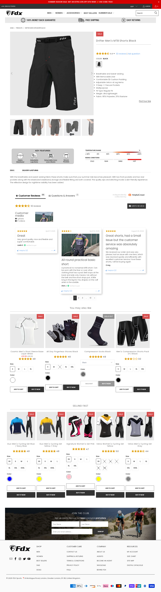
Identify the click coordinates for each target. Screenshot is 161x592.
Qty (97, 128)
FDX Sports (17, 578)
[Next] (92, 73)
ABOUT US (101, 552)
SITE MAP (130, 561)
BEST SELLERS (41, 561)
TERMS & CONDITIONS (75, 561)
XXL (129, 111)
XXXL (136, 111)
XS (99, 111)
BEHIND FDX (101, 570)
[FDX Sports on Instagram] (20, 559)
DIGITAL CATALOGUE (135, 565)
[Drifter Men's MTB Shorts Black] (99, 64)
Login (147, 6)
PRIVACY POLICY (73, 565)
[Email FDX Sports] (11, 559)
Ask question (134, 53)
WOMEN (39, 556)
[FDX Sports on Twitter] (24, 559)
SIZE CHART (131, 556)
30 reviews (121, 53)
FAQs (69, 570)
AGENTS (100, 556)
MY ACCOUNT (132, 552)
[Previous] (12, 73)
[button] (50, 13)
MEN (38, 552)
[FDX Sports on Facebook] (15, 559)
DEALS (38, 570)
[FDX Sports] (14, 13)
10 (90, 298)
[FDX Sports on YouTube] (29, 559)
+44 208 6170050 (8, 6)
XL (123, 111)
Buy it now (137, 140)
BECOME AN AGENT (104, 561)
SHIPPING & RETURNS (75, 556)
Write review (137, 206)
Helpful (22, 250)
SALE (38, 565)
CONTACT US (72, 552)
